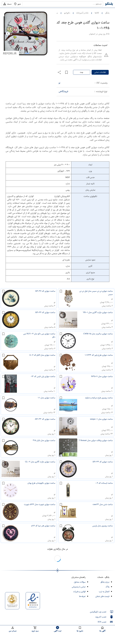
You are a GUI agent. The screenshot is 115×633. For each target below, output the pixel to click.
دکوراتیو (67, 12)
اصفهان (92, 34)
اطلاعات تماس (100, 72)
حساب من (13, 630)
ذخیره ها (80, 630)
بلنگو (107, 12)
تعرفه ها (82, 596)
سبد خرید (35, 630)
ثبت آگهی (57, 630)
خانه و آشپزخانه (82, 12)
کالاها (97, 12)
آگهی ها (102, 630)
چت (81, 72)
